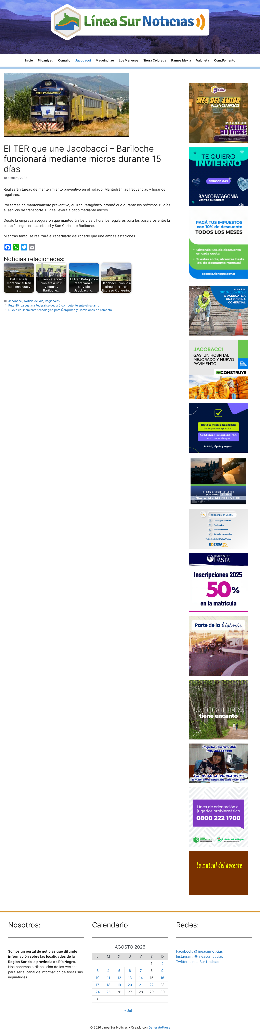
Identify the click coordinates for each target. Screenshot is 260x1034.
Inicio (29, 60)
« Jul (128, 1010)
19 (119, 985)
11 (108, 978)
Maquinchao (105, 60)
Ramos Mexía (181, 60)
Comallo (64, 60)
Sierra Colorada (154, 60)
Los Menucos (128, 60)
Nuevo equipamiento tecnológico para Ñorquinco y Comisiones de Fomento (60, 310)
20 (130, 985)
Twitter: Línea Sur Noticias (197, 962)
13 (130, 978)
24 (97, 992)
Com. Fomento (224, 60)
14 (141, 978)
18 (108, 985)
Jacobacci (83, 60)
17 (97, 985)
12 (119, 978)
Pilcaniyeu (45, 60)
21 (141, 985)
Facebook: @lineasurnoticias (199, 951)
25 (108, 992)
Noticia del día (33, 301)
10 (98, 978)
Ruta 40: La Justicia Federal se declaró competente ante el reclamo (53, 305)
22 (152, 985)
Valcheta (202, 60)
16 (162, 978)
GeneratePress (159, 1027)
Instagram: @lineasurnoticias (199, 956)
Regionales (52, 301)
